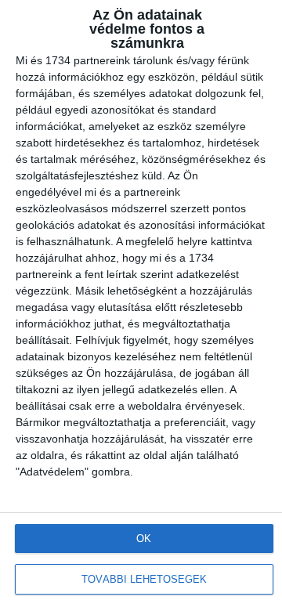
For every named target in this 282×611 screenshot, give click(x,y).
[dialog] (141, 305)
